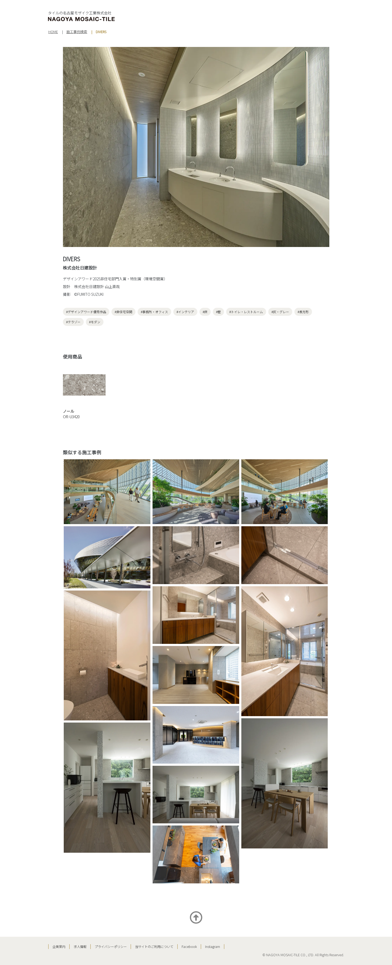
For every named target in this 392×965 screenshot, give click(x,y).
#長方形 (303, 311)
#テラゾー (73, 322)
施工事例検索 (76, 31)
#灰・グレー (280, 311)
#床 (205, 311)
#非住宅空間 (123, 311)
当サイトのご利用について (154, 946)
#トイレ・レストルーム (246, 311)
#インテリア (185, 311)
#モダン (94, 322)
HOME (53, 31)
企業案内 (59, 946)
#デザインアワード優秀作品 (86, 311)
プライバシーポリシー (111, 946)
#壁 (218, 311)
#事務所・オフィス (154, 311)
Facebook (189, 946)
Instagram (212, 946)
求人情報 (80, 946)
